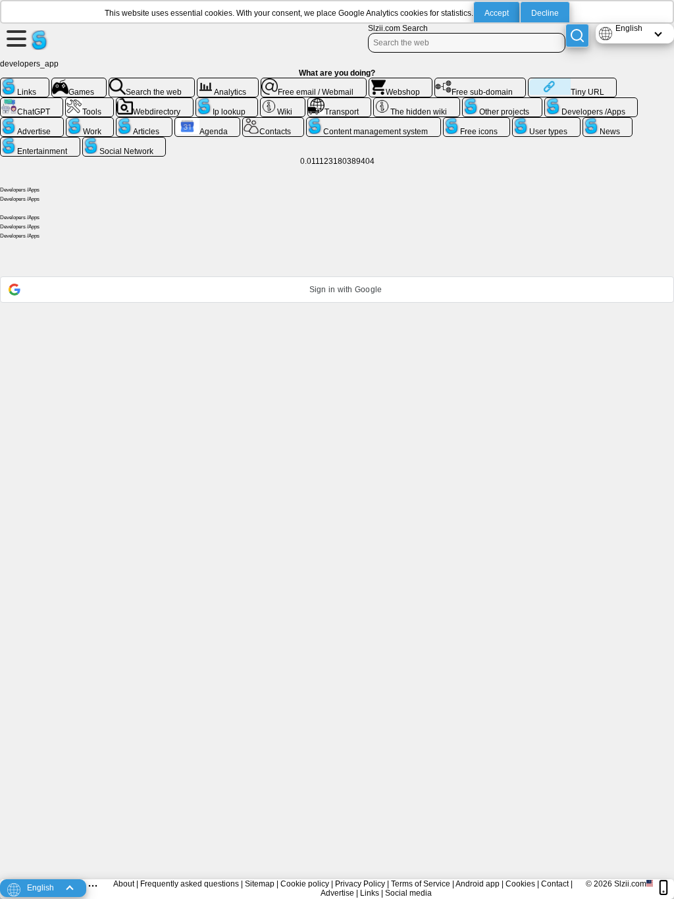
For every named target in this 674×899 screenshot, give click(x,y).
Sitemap (259, 883)
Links (369, 893)
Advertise (337, 893)
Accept (496, 13)
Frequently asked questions (189, 883)
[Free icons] (477, 122)
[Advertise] (32, 122)
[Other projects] (502, 102)
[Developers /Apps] (591, 102)
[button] (337, 289)
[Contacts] (273, 122)
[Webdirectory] (155, 102)
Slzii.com (630, 883)
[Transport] (339, 102)
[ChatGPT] (31, 102)
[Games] (79, 83)
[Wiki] (282, 102)
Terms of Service (420, 883)
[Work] (90, 122)
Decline (545, 13)
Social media (408, 893)
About (123, 883)
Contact (555, 883)
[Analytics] (228, 83)
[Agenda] (207, 122)
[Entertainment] (40, 142)
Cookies (520, 883)
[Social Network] (124, 142)
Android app (477, 883)
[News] (608, 122)
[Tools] (90, 102)
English (628, 28)
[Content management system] (373, 122)
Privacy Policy (360, 883)
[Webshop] (401, 83)
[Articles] (144, 122)
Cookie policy (304, 883)
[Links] (24, 83)
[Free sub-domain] (480, 83)
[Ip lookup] (227, 102)
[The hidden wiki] (416, 102)
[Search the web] (152, 83)
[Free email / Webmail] (314, 83)
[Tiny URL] (572, 83)
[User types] (546, 122)
